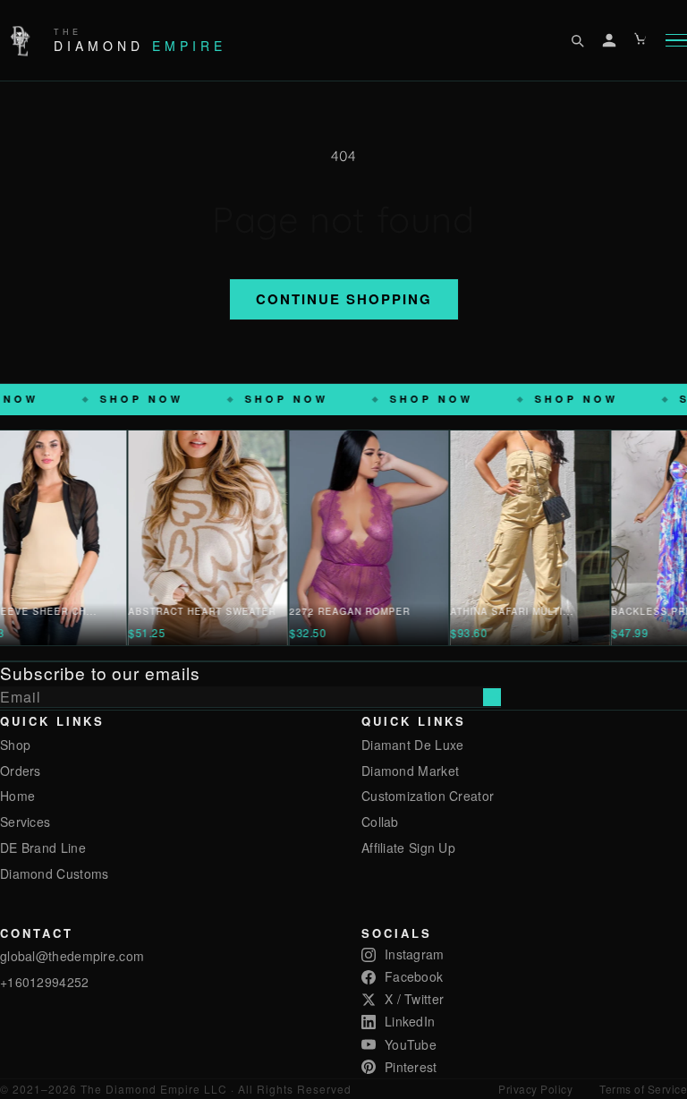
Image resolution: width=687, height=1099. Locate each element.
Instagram (415, 954)
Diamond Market (410, 771)
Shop (15, 745)
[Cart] (641, 40)
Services (25, 822)
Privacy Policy (535, 1088)
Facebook (414, 976)
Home (17, 796)
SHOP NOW (218, 398)
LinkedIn (410, 1021)
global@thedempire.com (72, 956)
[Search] (577, 40)
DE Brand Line (43, 847)
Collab (380, 822)
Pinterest (411, 1067)
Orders (20, 771)
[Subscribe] (492, 697)
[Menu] (676, 40)
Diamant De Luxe (412, 745)
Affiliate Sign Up (408, 847)
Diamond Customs (54, 873)
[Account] (609, 40)
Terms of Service (643, 1088)
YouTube (411, 1044)
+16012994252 (44, 982)
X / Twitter (414, 999)
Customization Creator (427, 796)
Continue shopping (344, 299)
